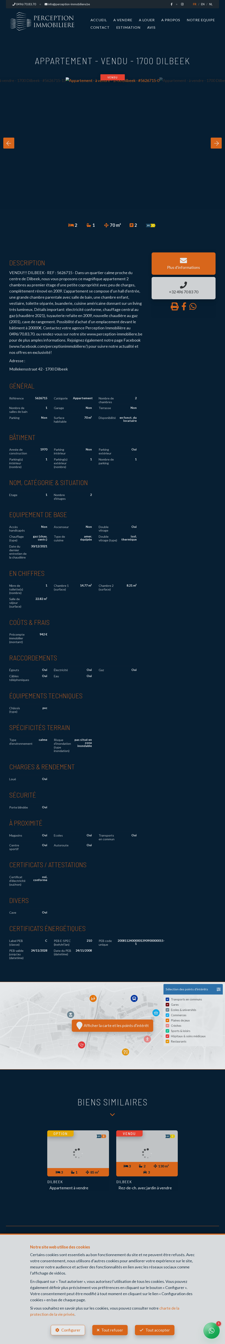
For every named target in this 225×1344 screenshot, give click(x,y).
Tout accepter (157, 1330)
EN (203, 4)
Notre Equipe (201, 20)
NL (210, 4)
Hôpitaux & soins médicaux (188, 1036)
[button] (193, 989)
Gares (175, 1004)
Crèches (176, 1025)
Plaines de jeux (180, 1020)
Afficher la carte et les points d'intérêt (115, 1025)
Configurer (70, 1330)
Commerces (178, 1015)
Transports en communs (186, 999)
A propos (170, 20)
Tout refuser (112, 1330)
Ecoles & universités (183, 1010)
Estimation (128, 27)
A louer (147, 20)
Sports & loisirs (180, 1031)
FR (194, 4)
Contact (100, 27)
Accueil (99, 20)
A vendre (122, 20)
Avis (151, 27)
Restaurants (178, 1041)
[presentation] (8, 143)
